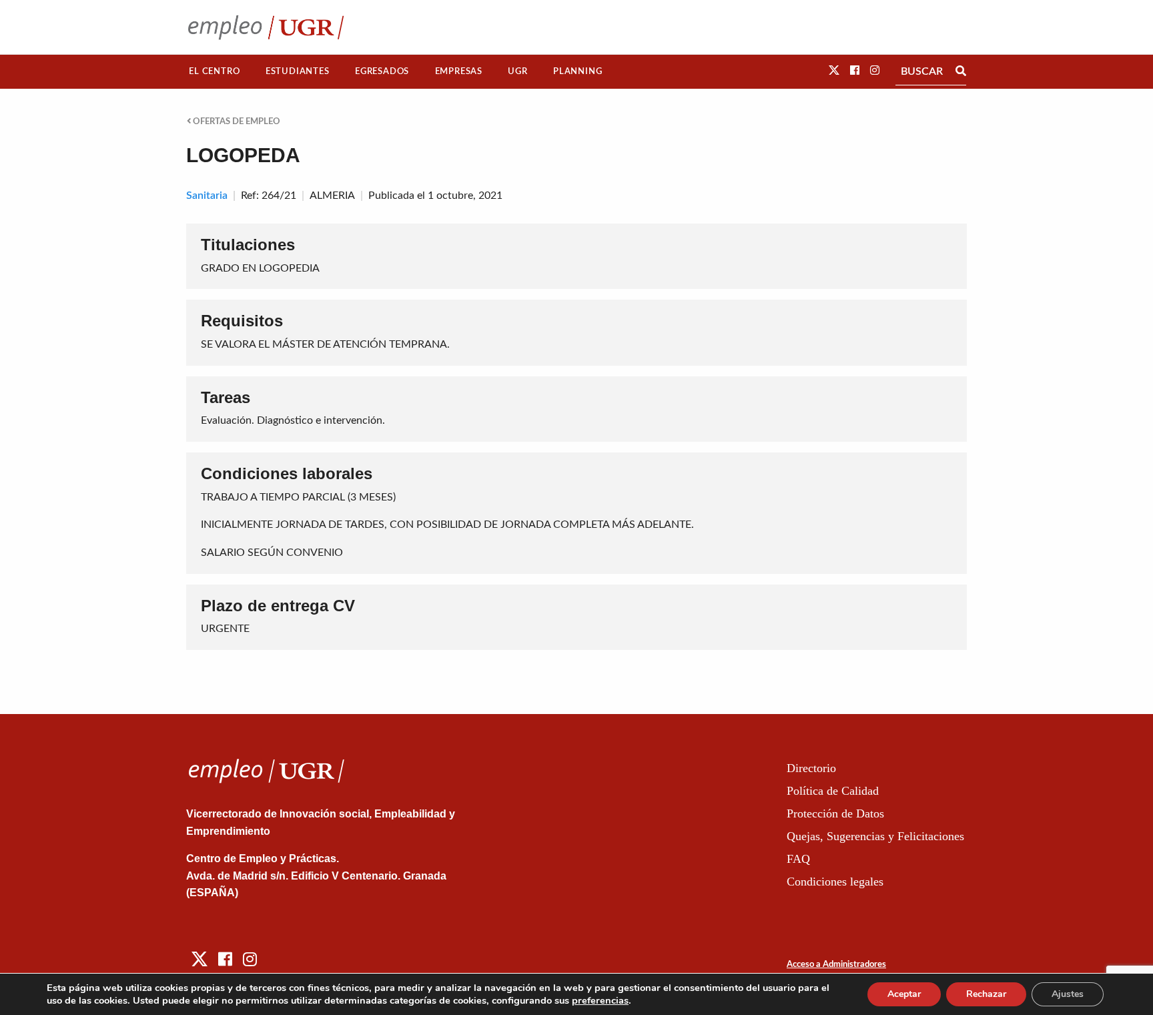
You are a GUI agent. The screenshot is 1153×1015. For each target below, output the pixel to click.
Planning (577, 71)
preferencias (600, 1000)
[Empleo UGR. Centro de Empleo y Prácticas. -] (265, 27)
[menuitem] (214, 72)
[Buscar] (960, 71)
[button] (834, 71)
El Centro (214, 71)
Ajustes (1068, 994)
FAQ (798, 859)
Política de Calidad (833, 790)
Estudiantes (298, 71)
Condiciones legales (835, 881)
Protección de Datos (835, 813)
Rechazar (986, 994)
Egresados (382, 71)
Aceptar (904, 994)
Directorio (811, 768)
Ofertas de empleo (235, 121)
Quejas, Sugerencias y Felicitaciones (875, 836)
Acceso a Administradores (836, 964)
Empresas (458, 71)
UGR (517, 71)
